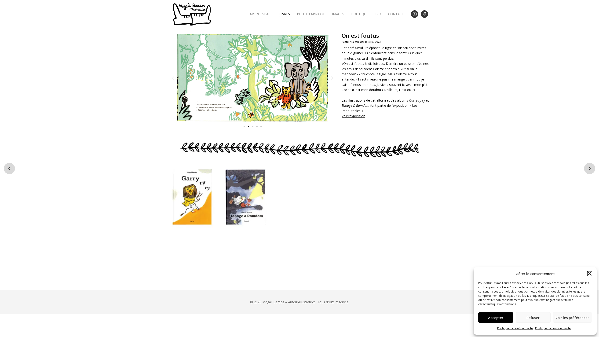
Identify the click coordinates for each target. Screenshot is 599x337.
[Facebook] (424, 14)
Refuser (533, 317)
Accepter (495, 317)
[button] (589, 273)
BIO (378, 14)
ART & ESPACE (261, 14)
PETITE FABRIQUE (311, 14)
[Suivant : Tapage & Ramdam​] (589, 168)
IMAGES (338, 14)
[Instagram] (414, 14)
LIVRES (284, 14)
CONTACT (396, 14)
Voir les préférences (572, 317)
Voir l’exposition (353, 116)
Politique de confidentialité (515, 328)
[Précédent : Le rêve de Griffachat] (9, 168)
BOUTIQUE (359, 14)
